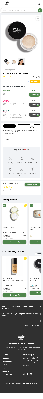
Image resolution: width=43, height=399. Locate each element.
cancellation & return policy (30, 387)
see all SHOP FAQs (32, 326)
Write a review (32, 184)
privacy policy (8, 387)
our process (6, 358)
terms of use (15, 387)
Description (9, 126)
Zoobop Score (24, 126)
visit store (13, 242)
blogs (4, 368)
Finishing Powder (8, 227)
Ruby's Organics (9, 70)
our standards (7, 361)
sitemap (21, 387)
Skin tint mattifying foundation (13, 280)
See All (38, 254)
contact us (6, 371)
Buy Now (33, 95)
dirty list (4, 365)
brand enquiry (7, 374)
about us (5, 355)
